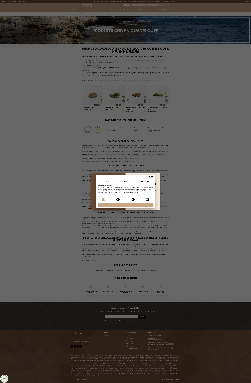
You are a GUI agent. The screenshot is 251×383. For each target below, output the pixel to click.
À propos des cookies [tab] (145, 181)
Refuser (107, 205)
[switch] (116, 199)
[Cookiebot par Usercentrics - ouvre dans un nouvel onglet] (147, 177)
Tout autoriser (144, 205)
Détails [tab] (125, 181)
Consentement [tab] (105, 181)
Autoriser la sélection (125, 205)
